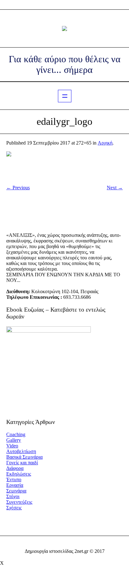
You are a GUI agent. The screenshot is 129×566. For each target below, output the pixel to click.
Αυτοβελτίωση (21, 451)
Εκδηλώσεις (18, 474)
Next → (115, 187)
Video (12, 445)
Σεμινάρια (16, 490)
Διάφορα (14, 468)
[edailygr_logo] (64, 165)
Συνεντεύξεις (19, 502)
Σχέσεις (14, 507)
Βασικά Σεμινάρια (24, 457)
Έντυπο (13, 479)
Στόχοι (12, 496)
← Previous (18, 187)
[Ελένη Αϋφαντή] (64, 28)
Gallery (13, 440)
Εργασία (14, 485)
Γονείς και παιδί (22, 462)
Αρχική (105, 142)
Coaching (15, 434)
